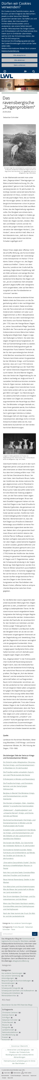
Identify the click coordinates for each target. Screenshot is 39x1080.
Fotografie (6, 1027)
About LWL (10, 1077)
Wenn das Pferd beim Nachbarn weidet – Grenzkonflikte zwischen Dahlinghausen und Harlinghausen (19, 906)
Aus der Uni (6, 985)
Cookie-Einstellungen (15, 1075)
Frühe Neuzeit (18, 927)
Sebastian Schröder (10, 1020)
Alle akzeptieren (19, 55)
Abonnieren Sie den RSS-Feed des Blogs (17, 1005)
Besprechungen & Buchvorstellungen (16, 981)
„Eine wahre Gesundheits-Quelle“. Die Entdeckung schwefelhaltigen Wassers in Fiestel (19, 865)
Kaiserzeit (6, 1040)
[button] (3, 85)
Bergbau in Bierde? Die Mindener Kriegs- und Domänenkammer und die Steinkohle (19, 796)
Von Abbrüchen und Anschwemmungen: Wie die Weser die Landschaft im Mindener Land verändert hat (19, 889)
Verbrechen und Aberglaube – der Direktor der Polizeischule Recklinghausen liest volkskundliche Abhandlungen (19, 1054)
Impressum (33, 1075)
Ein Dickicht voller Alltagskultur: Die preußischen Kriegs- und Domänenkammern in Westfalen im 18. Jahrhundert (19, 765)
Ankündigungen (8, 978)
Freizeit (5, 1037)
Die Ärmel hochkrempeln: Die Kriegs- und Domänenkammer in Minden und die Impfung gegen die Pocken (19, 823)
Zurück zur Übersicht (19, 1046)
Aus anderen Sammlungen (21, 923)
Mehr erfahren (19, 65)
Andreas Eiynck (8, 1015)
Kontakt (4, 1077)
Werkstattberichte (9, 995)
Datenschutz (26, 1075)
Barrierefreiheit (5, 1075)
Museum (5, 1025)
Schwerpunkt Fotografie (11, 988)
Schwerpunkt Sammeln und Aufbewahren (18, 990)
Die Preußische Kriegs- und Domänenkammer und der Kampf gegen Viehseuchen (18, 786)
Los (34, 934)
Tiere (13, 929)
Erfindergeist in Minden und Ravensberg (19, 779)
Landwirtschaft (8, 1030)
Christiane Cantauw (9, 1012)
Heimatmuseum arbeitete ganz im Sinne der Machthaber (19, 1062)
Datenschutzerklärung (10, 51)
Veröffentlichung (8, 1035)
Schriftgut (6, 1017)
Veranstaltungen (8, 983)
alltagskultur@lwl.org (20, 961)
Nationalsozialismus (10, 1032)
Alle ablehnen (19, 60)
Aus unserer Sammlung (11, 976)
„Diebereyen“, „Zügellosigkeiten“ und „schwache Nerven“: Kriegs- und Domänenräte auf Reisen (18, 813)
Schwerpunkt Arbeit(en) (11, 993)
